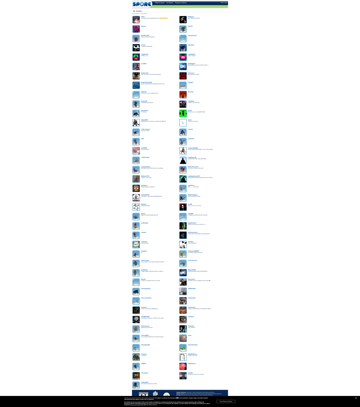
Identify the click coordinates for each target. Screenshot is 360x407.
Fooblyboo (191, 101)
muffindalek (144, 223)
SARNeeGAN (191, 288)
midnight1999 (145, 195)
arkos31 (190, 26)
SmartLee (144, 307)
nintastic (143, 232)
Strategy (208, 393)
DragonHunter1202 (146, 82)
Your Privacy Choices (226, 401)
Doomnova (191, 73)
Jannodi (190, 129)
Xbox (201, 392)
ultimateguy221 (145, 345)
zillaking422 (144, 382)
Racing (187, 393)
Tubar (189, 335)
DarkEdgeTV (191, 63)
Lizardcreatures (145, 166)
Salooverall (191, 279)
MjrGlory (143, 204)
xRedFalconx (192, 363)
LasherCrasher (145, 157)
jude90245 (144, 148)
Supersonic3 (191, 307)
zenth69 (190, 373)
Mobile (212, 392)
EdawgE (190, 82)
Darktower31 (144, 73)
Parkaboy (191, 241)
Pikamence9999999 (193, 251)
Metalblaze (144, 185)
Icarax (190, 120)
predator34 (144, 270)
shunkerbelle (192, 298)
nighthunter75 (192, 223)
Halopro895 (144, 120)
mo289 (190, 204)
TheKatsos (191, 316)
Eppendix (144, 91)
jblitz (142, 138)
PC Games (193, 392)
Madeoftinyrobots (193, 166)
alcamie (143, 26)
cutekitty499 (191, 54)
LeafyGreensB (192, 157)
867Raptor (191, 17)
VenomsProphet (192, 345)
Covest (143, 45)
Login (225, 2)
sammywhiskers (146, 288)
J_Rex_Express (145, 129)
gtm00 (190, 110)
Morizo (143, 213)
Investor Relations (208, 395)
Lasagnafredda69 (193, 148)
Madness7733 (145, 176)
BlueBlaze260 (145, 35)
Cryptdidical (144, 54)
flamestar (190, 91)
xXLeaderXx (144, 373)
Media (182, 395)
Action (203, 393)
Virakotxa (144, 354)
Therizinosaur (145, 326)
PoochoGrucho (192, 260)
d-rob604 (143, 63)
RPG (200, 393)
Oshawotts (144, 241)
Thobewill (191, 326)
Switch (188, 392)
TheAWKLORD (145, 316)
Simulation (214, 393)
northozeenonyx (192, 232)
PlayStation (206, 392)
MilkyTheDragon (193, 195)
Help (222, 2)
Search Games (199, 395)
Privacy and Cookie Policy (136, 405)
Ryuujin (143, 279)
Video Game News (190, 395)
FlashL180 (144, 101)
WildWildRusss (192, 354)
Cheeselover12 (192, 35)
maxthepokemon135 (194, 176)
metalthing (191, 185)
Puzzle (196, 393)
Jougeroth (191, 138)
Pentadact (144, 251)
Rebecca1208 (192, 270)
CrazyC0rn (191, 45)
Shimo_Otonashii (146, 298)
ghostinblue (144, 110)
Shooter (192, 393)
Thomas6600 (144, 335)
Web (198, 392)
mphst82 (190, 213)
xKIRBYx (143, 363)
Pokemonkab (145, 260)
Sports (219, 393)
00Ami (143, 17)
